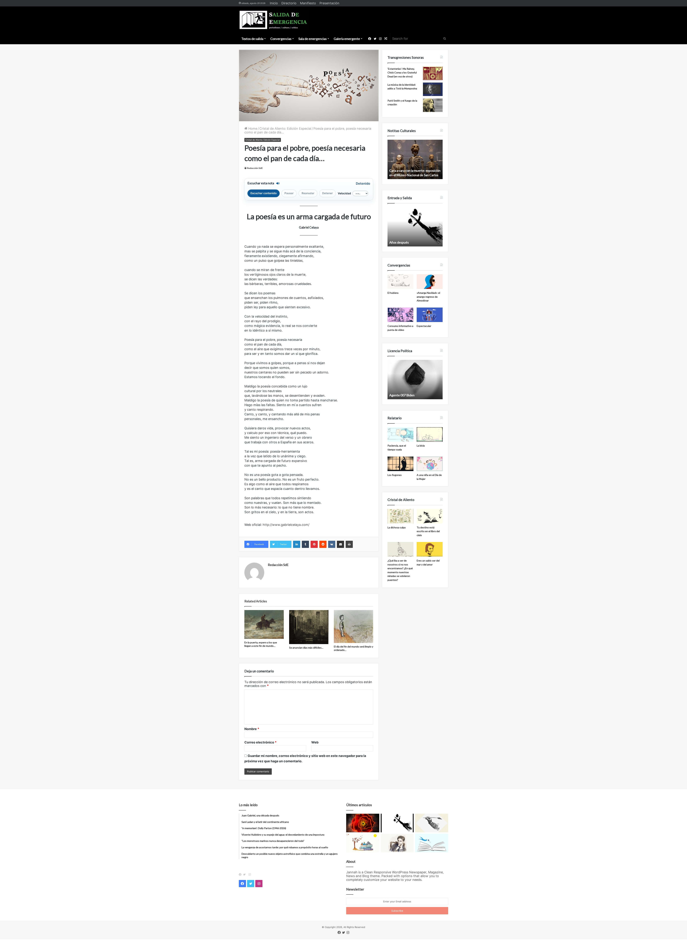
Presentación (329, 3)
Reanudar (308, 193)
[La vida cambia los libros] (431, 843)
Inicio (274, 3)
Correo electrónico (260, 742)
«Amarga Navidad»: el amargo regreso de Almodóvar (428, 296)
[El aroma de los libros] (362, 843)
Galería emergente (347, 39)
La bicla (421, 445)
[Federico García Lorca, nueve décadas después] (397, 843)
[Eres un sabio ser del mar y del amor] (430, 549)
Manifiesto (308, 3)
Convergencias (280, 39)
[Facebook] (241, 874)
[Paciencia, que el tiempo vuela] (400, 434)
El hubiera (393, 292)
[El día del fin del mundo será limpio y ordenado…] (353, 626)
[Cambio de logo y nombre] (431, 823)
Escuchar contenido (263, 193)
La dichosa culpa (397, 527)
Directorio (288, 3)
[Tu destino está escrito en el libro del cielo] (430, 516)
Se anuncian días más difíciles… (306, 647)
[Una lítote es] (397, 823)
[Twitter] (245, 874)
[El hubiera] (400, 281)
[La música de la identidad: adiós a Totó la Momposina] (433, 89)
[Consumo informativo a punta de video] (400, 315)
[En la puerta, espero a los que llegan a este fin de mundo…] (264, 624)
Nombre (251, 729)
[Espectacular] (430, 315)
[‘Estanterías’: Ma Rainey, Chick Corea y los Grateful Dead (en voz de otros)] (433, 73)
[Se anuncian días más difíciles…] (308, 627)
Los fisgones (395, 474)
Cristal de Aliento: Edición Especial (285, 128)
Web (314, 742)
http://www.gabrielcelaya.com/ (286, 525)
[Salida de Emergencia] (273, 20)
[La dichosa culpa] (400, 516)
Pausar (289, 193)
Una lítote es (398, 242)
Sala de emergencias (312, 39)
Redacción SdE (255, 168)
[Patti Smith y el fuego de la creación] (433, 105)
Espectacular (424, 325)
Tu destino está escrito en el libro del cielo (428, 531)
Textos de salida (252, 39)
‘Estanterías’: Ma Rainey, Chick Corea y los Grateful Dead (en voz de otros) (402, 72)
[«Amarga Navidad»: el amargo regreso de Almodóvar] (430, 281)
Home (252, 128)
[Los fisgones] (400, 464)
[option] (415, 159)
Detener (327, 193)
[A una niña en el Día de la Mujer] (430, 464)
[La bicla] (430, 434)
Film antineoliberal (402, 395)
